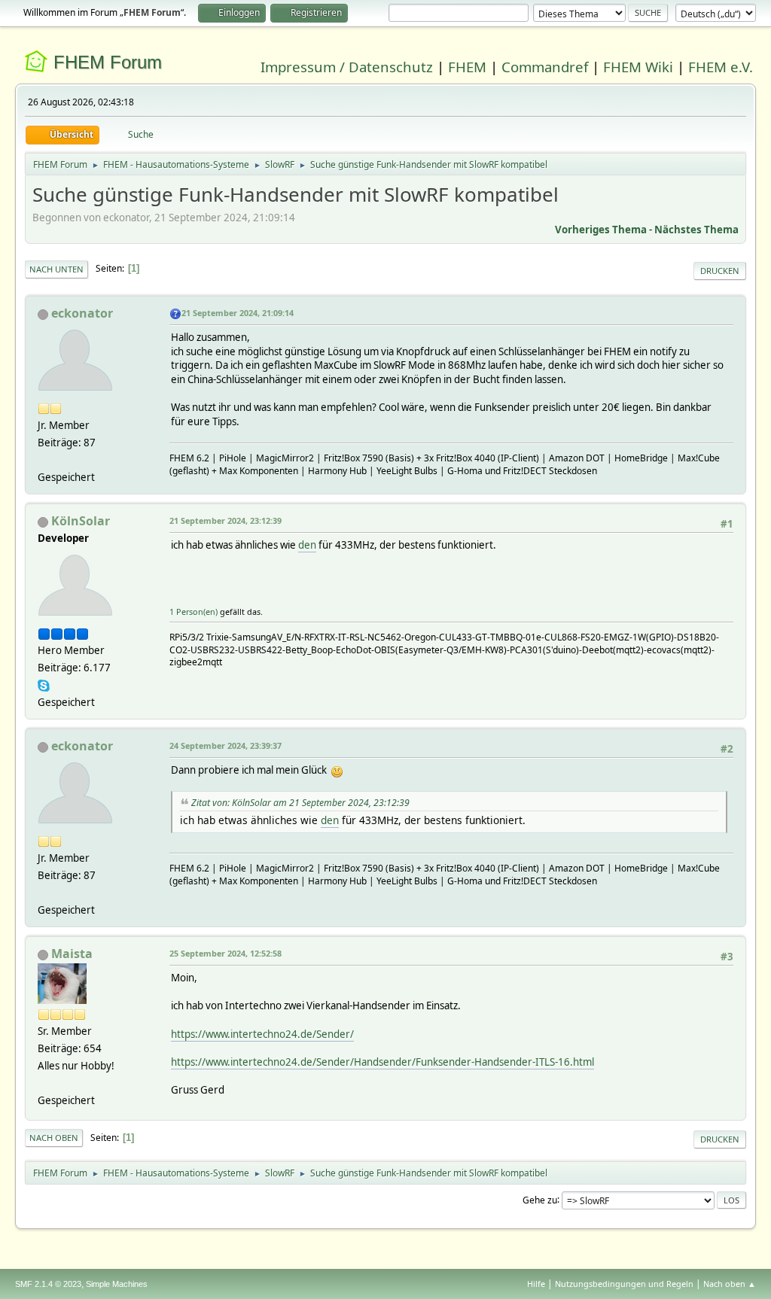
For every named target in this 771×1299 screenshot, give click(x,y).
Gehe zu (540, 1199)
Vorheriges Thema (601, 229)
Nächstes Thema (696, 229)
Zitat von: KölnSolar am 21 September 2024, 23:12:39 (300, 802)
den (307, 545)
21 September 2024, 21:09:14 (237, 312)
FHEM (467, 66)
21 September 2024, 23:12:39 (225, 520)
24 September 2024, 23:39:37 (225, 745)
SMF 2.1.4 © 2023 (48, 1283)
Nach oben (53, 1137)
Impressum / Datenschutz (347, 66)
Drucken (719, 270)
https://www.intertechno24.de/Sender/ (262, 1034)
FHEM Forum (107, 62)
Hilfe (536, 1283)
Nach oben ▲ (729, 1283)
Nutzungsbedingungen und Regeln (624, 1283)
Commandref (544, 66)
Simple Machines (117, 1283)
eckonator (82, 313)
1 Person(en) (193, 611)
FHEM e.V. (720, 66)
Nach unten (56, 269)
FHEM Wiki (638, 66)
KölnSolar (80, 521)
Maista (72, 953)
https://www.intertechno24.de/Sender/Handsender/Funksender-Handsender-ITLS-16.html (382, 1062)
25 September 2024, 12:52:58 (225, 953)
